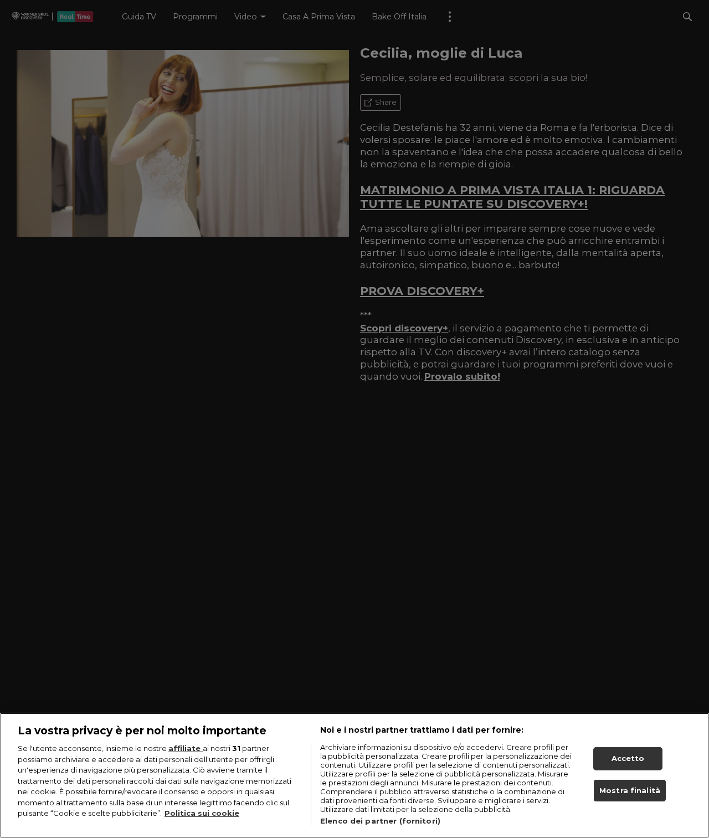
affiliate (185, 748)
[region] (354, 775)
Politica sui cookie (202, 813)
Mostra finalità (629, 790)
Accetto (628, 758)
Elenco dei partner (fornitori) (380, 820)
